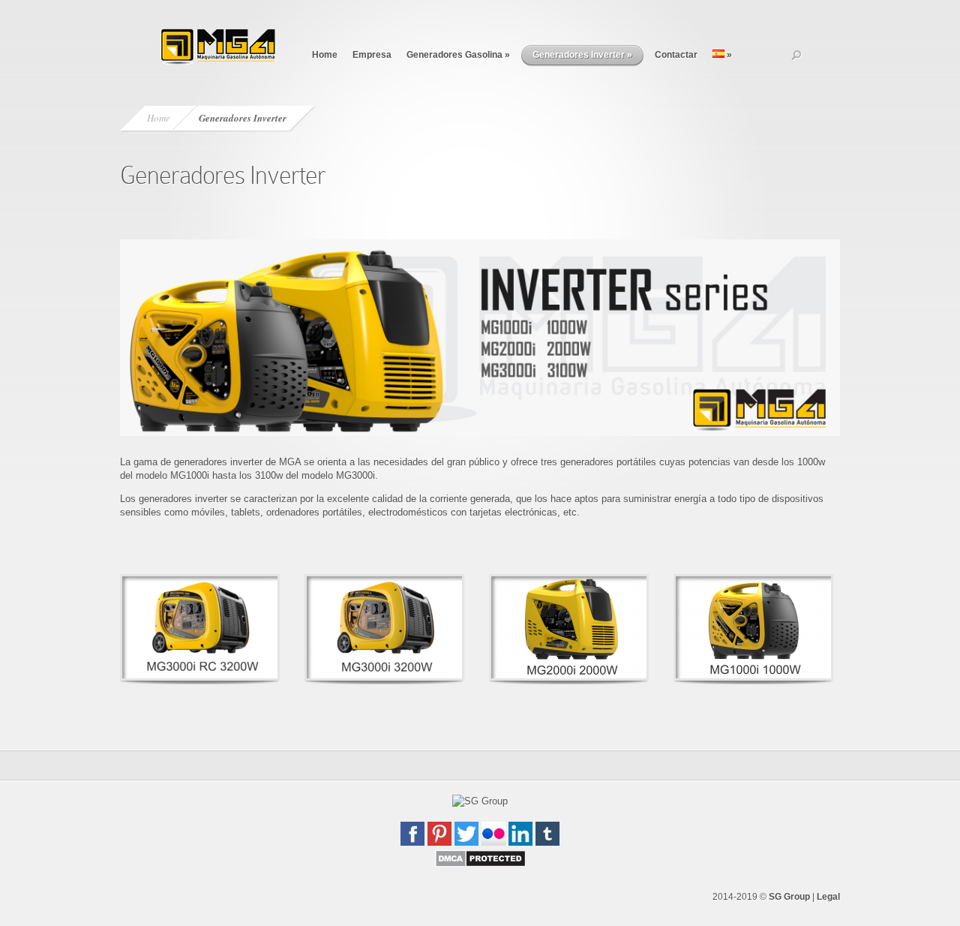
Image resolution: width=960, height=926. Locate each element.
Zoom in (166, 628)
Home (325, 55)
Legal (828, 896)
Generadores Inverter (582, 55)
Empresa (372, 55)
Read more (239, 628)
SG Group (789, 896)
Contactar (676, 55)
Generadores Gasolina (458, 55)
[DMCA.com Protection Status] (480, 864)
